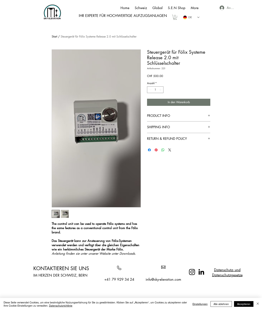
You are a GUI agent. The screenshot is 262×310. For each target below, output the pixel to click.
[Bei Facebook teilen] (149, 150)
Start (54, 36)
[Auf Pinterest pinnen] (156, 150)
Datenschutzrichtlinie (60, 305)
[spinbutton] (155, 90)
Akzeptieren (243, 304)
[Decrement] (150, 90)
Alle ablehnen (221, 304)
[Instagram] (192, 272)
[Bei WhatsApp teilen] (163, 150)
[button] (175, 17)
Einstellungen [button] (200, 304)
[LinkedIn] (201, 272)
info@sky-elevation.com (163, 279)
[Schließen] (258, 304)
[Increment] (160, 90)
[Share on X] (170, 150)
